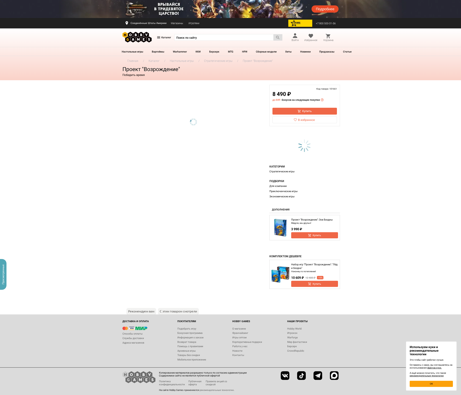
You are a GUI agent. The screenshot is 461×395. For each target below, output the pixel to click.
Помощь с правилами (190, 346)
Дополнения (281, 209)
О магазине (239, 328)
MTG (230, 51)
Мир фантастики (297, 341)
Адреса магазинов (133, 342)
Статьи (347, 51)
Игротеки (194, 23)
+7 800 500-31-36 (326, 23)
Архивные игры (186, 350)
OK (431, 383)
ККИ (198, 51)
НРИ (244, 51)
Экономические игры (282, 196)
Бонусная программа (190, 333)
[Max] (334, 375)
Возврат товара (186, 341)
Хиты (288, 51)
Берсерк (214, 51)
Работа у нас (239, 346)
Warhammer (180, 51)
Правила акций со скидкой (216, 383)
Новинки (305, 51)
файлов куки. (434, 367)
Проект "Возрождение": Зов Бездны (312, 219)
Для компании (278, 186)
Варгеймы (158, 51)
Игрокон (292, 333)
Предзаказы (326, 51)
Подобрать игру (186, 328)
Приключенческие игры (283, 191)
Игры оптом (239, 337)
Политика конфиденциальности (172, 383)
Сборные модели (266, 51)
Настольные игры (132, 51)
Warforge (292, 337)
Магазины (177, 23)
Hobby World (294, 328)
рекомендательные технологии (217, 390)
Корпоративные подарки (247, 341)
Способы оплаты (132, 333)
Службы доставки (133, 338)
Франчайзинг (240, 333)
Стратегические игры (282, 171)
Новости (237, 350)
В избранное (306, 120)
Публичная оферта (195, 383)
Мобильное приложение (191, 359)
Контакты (238, 355)
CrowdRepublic (295, 350)
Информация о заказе (190, 337)
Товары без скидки (188, 355)
